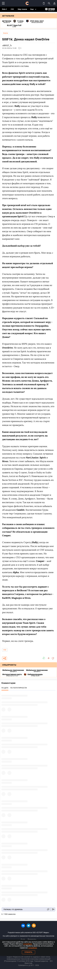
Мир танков (22, 9)
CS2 (12, 9)
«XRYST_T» (7, 45)
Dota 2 (4, 9)
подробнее (27, 944)
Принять (28, 952)
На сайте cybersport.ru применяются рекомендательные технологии (28, 936)
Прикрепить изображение (48, 909)
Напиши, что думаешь (13, 909)
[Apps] (43, 3)
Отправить (53, 909)
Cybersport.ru (23, 965)
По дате (4, 688)
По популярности (18, 688)
